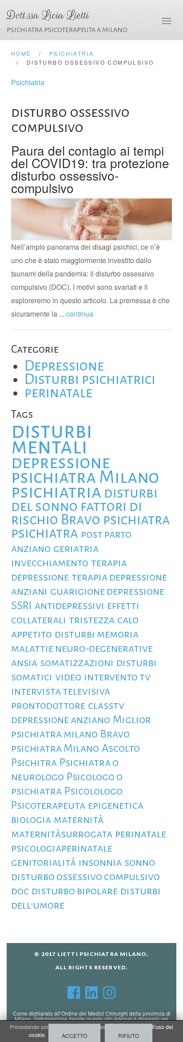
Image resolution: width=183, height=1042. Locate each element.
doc (20, 891)
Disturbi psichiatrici (89, 379)
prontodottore (48, 705)
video (68, 677)
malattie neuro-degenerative (82, 648)
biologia (31, 819)
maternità (78, 819)
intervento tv (117, 677)
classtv (106, 705)
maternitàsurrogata (61, 834)
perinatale (58, 392)
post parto (106, 534)
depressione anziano (60, 719)
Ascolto (121, 748)
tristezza (92, 620)
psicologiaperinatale (61, 848)
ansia (24, 662)
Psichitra (34, 762)
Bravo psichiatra (115, 519)
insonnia (100, 862)
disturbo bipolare (75, 891)
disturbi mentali (51, 438)
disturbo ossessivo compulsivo (85, 876)
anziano (31, 548)
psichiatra (44, 533)
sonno (139, 862)
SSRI (21, 605)
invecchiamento (49, 562)
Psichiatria (27, 82)
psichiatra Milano (85, 477)
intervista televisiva (60, 691)
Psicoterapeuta (48, 805)
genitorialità (43, 862)
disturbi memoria (97, 634)
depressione (60, 462)
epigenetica (115, 805)
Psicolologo (93, 791)
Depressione (64, 366)
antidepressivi (69, 605)
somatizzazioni (77, 662)
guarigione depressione (107, 591)
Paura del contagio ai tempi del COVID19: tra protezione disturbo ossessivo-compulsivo (90, 169)
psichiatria (56, 492)
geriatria (76, 548)
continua (79, 314)
